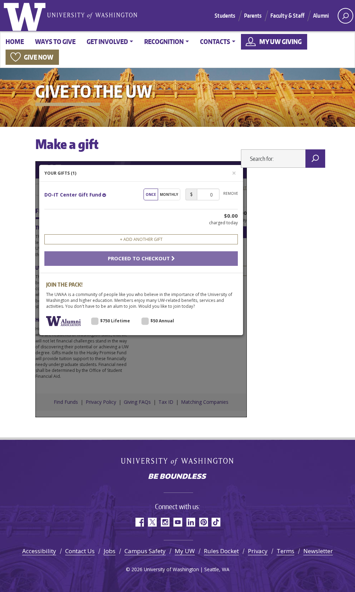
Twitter (152, 522)
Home (15, 41)
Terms (285, 551)
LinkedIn (190, 522)
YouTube (177, 522)
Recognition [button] (164, 41)
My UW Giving (280, 41)
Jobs (109, 551)
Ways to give (55, 41)
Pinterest (203, 522)
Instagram (165, 522)
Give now (38, 57)
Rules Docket (221, 551)
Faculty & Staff (287, 15)
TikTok (216, 522)
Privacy (258, 551)
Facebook (139, 522)
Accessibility (39, 551)
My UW (185, 551)
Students (225, 15)
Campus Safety (145, 551)
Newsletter (318, 551)
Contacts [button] (215, 41)
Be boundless (177, 477)
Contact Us (80, 551)
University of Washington (26, 15)
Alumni (321, 15)
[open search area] (345, 16)
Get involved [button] (107, 41)
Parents (253, 15)
